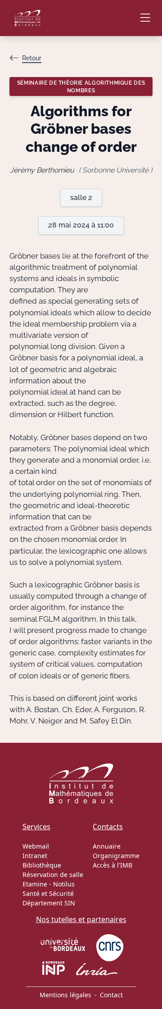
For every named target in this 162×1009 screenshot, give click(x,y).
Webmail (35, 846)
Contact (111, 995)
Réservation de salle (52, 874)
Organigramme (116, 855)
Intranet (34, 855)
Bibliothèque (41, 865)
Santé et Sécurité (48, 893)
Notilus (64, 884)
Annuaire (107, 846)
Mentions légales (65, 995)
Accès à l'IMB (112, 865)
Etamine (34, 884)
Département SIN (48, 903)
